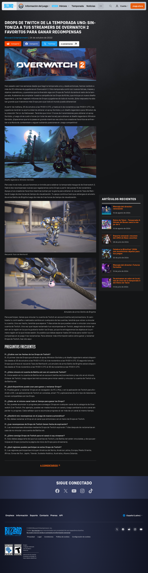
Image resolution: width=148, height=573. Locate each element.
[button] (138, 6)
